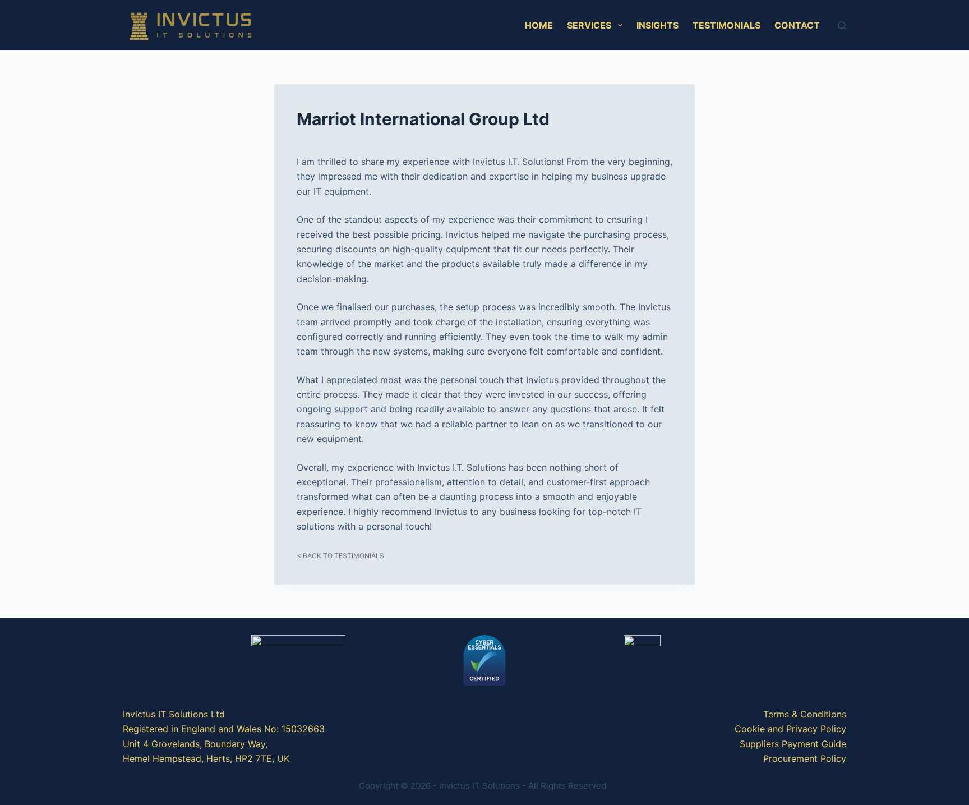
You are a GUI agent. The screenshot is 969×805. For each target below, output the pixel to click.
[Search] (842, 25)
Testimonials (726, 25)
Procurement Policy (804, 758)
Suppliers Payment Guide (793, 743)
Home (539, 25)
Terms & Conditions (804, 714)
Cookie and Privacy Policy (790, 728)
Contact (797, 25)
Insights (657, 25)
